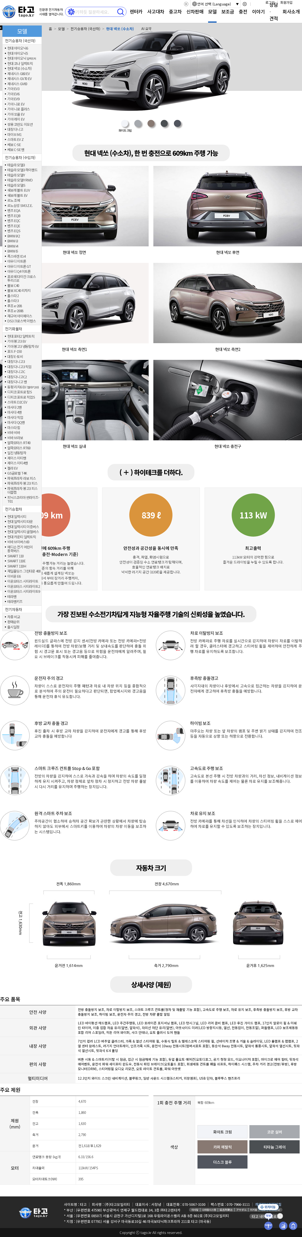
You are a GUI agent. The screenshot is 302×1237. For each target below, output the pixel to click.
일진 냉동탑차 (16, 453)
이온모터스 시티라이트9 (23, 591)
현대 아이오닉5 (17, 53)
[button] (124, 126)
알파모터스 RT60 (18, 448)
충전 (243, 11)
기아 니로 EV (15, 104)
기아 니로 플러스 (18, 109)
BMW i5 (12, 251)
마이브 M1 (14, 135)
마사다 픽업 (15, 418)
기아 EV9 (13, 99)
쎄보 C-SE (14, 145)
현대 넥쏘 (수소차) (19, 69)
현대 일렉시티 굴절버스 (23, 532)
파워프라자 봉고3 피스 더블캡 (22, 490)
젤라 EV (12, 468)
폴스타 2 (13, 296)
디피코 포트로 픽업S (21, 397)
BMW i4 (12, 246)
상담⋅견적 (273, 11)
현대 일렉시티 (16, 517)
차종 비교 (13, 617)
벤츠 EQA (13, 211)
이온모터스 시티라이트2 (23, 587)
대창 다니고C (16, 372)
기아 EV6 (13, 94)
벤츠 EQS (13, 231)
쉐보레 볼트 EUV (18, 190)
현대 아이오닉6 (17, 48)
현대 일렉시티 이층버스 (23, 527)
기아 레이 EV (15, 119)
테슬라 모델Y (16, 175)
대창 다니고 (15, 129)
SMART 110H (16, 566)
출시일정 (13, 627)
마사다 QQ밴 (16, 423)
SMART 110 (15, 556)
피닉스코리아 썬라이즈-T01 (23, 499)
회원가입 (286, 2)
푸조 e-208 (14, 306)
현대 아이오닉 (21, 58)
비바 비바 (13, 433)
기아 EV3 (13, 89)
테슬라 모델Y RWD (20, 180)
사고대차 (155, 11)
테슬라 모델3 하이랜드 (22, 170)
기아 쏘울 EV (15, 114)
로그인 (270, 2)
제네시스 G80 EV (18, 74)
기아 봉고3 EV (16, 341)
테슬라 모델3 (16, 165)
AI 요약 (146, 28)
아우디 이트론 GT (19, 267)
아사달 (194, 1210)
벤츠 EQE (13, 226)
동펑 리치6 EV (23, 387)
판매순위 (13, 622)
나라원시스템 (209, 1210)
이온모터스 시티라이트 (22, 581)
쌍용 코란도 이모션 (20, 124)
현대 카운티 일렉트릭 (21, 537)
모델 (212, 11)
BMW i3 (12, 241)
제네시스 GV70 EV (19, 79)
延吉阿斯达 (226, 1210)
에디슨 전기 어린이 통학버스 (20, 549)
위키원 (253, 1210)
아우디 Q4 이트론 (19, 271)
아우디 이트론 (16, 261)
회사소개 (291, 11)
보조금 (227, 11)
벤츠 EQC (13, 221)
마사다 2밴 (14, 407)
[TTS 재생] (186, 4)
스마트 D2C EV (17, 402)
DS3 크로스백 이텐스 (21, 321)
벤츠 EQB (13, 216)
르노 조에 (13, 200)
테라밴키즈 (14, 602)
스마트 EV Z (15, 140)
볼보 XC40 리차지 (19, 291)
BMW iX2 (13, 236)
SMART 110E (16, 561)
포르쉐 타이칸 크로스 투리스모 (21, 278)
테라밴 (11, 597)
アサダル (241, 1210)
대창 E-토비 (15, 357)
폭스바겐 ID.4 (16, 256)
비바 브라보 (15, 438)
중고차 (175, 11)
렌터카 (136, 11)
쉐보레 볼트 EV (17, 196)
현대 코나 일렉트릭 (20, 64)
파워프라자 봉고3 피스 (22, 483)
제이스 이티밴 (16, 458)
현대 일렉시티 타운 (20, 522)
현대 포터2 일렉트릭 (20, 336)
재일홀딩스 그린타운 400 (24, 571)
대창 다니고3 (16, 362)
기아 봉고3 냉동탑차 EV (23, 347)
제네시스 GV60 (17, 84)
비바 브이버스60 (18, 542)
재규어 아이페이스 (19, 316)
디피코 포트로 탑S (19, 392)
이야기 (258, 11)
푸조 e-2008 (15, 311)
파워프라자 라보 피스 (21, 478)
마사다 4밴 (14, 412)
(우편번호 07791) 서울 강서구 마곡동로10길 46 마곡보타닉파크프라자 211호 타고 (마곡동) (143, 1221)
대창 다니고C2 (16, 377)
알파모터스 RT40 (18, 443)
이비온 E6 (14, 576)
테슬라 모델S (16, 185)
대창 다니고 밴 (17, 382)
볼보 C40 (13, 286)
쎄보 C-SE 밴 (15, 150)
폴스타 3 (13, 301)
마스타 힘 (13, 428)
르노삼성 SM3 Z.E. (19, 206)
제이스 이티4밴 (17, 463)
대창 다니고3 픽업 (19, 367)
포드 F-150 (14, 351)
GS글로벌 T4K (17, 473)
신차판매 (194, 11)
